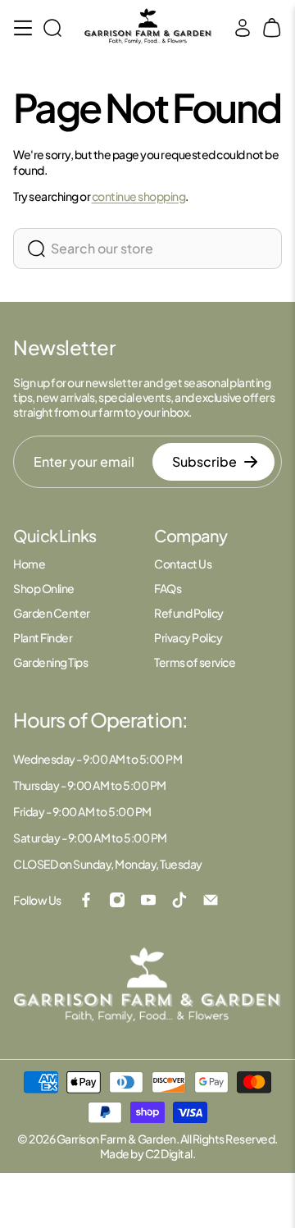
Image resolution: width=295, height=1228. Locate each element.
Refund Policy (189, 612)
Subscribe (204, 461)
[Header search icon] (52, 28)
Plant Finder (42, 637)
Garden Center (51, 612)
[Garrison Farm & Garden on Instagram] (117, 900)
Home (29, 563)
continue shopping (139, 196)
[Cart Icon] (272, 28)
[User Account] (242, 28)
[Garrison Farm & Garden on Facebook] (86, 900)
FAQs (167, 588)
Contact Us (182, 563)
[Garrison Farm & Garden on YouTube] (148, 900)
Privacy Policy (188, 637)
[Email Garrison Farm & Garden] (210, 900)
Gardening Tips (50, 662)
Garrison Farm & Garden (116, 1138)
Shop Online (44, 588)
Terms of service (194, 662)
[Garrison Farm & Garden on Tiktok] (179, 900)
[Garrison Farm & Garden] (148, 27)
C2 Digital (169, 1153)
